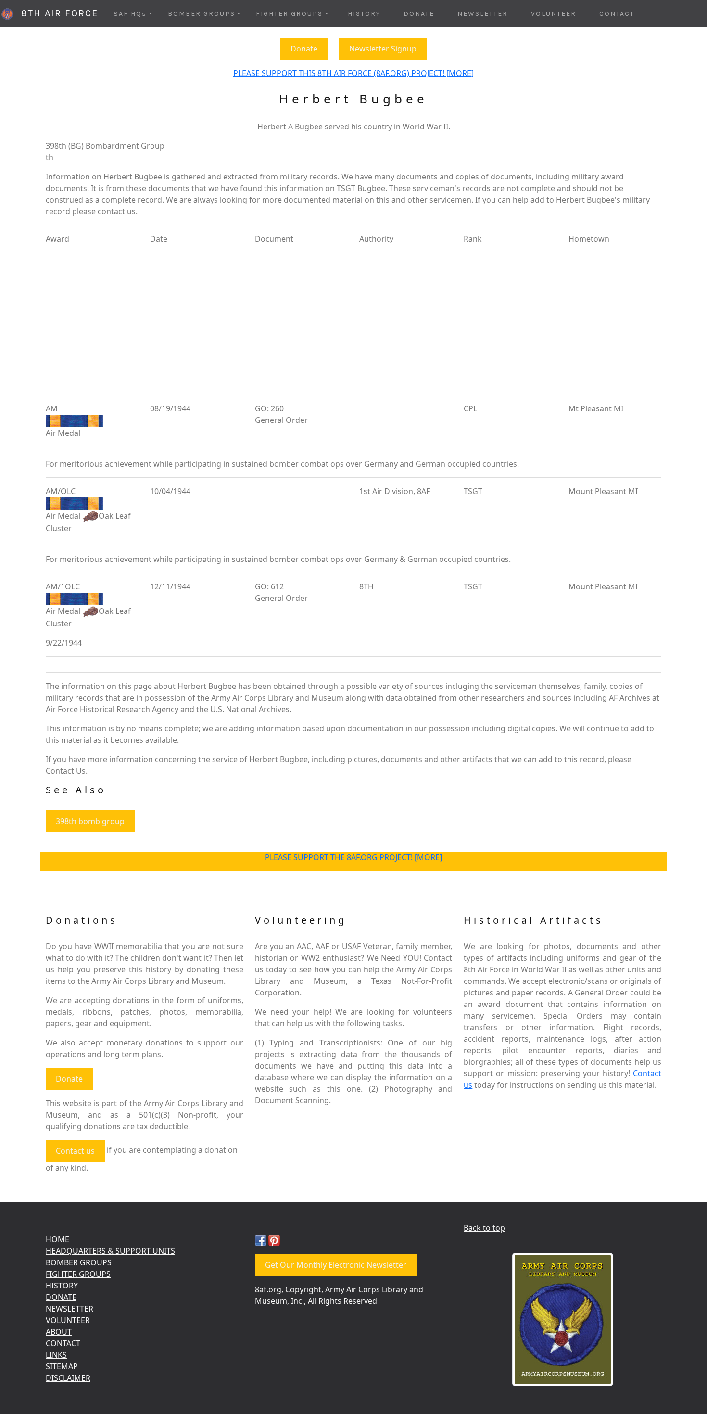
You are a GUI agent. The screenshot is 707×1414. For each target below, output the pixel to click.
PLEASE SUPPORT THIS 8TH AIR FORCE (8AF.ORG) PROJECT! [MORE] (353, 73)
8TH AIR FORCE (56, 13)
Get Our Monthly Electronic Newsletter (335, 1265)
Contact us (75, 1151)
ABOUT (59, 1331)
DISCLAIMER (68, 1378)
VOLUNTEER (553, 14)
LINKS (56, 1355)
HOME (57, 1239)
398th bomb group (90, 821)
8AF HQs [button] (130, 14)
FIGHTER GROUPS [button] (289, 14)
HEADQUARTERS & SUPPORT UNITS (110, 1251)
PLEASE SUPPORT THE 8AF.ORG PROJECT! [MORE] (353, 857)
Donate (303, 48)
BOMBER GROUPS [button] (201, 14)
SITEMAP (62, 1366)
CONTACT (616, 14)
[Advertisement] (353, 319)
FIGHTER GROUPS (78, 1274)
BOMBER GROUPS (79, 1262)
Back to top (484, 1228)
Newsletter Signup (383, 48)
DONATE (419, 14)
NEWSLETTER (482, 14)
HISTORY (364, 14)
